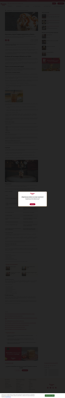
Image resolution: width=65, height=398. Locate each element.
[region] (32, 395)
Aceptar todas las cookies (49, 395)
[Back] (45, 193)
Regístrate (32, 204)
